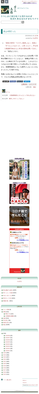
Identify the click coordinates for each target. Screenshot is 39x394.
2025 (4, 352)
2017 (4, 370)
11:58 (36, 35)
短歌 (4, 318)
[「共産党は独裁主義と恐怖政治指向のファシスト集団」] (19, 203)
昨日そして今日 (7, 298)
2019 (4, 365)
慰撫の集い (6, 301)
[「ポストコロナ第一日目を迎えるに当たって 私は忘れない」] (19, 225)
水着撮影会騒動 (9, 316)
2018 (4, 368)
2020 (4, 363)
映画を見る (6, 322)
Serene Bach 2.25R (33, 385)
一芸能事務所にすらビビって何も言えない (22, 95)
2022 (4, 359)
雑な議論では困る (8, 290)
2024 (4, 355)
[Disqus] (20, 128)
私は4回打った (10, 31)
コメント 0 (32, 84)
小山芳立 (35, 38)
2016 (4, 372)
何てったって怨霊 (8, 293)
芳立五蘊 (7, 8)
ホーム (7, 92)
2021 (4, 361)
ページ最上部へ (7, 380)
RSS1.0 (24, 380)
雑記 (34, 87)
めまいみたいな (7, 295)
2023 (4, 357)
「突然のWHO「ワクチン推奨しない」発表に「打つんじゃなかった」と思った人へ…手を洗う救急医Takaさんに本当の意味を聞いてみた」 (21, 45)
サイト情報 (6, 309)
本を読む (5, 320)
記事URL (24, 84)
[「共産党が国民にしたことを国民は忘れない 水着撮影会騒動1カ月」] (19, 179)
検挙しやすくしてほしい (16, 98)
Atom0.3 (25, 382)
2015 (4, 374)
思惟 (4, 311)
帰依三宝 (7, 314)
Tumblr (6, 1)
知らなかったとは (30, 1)
